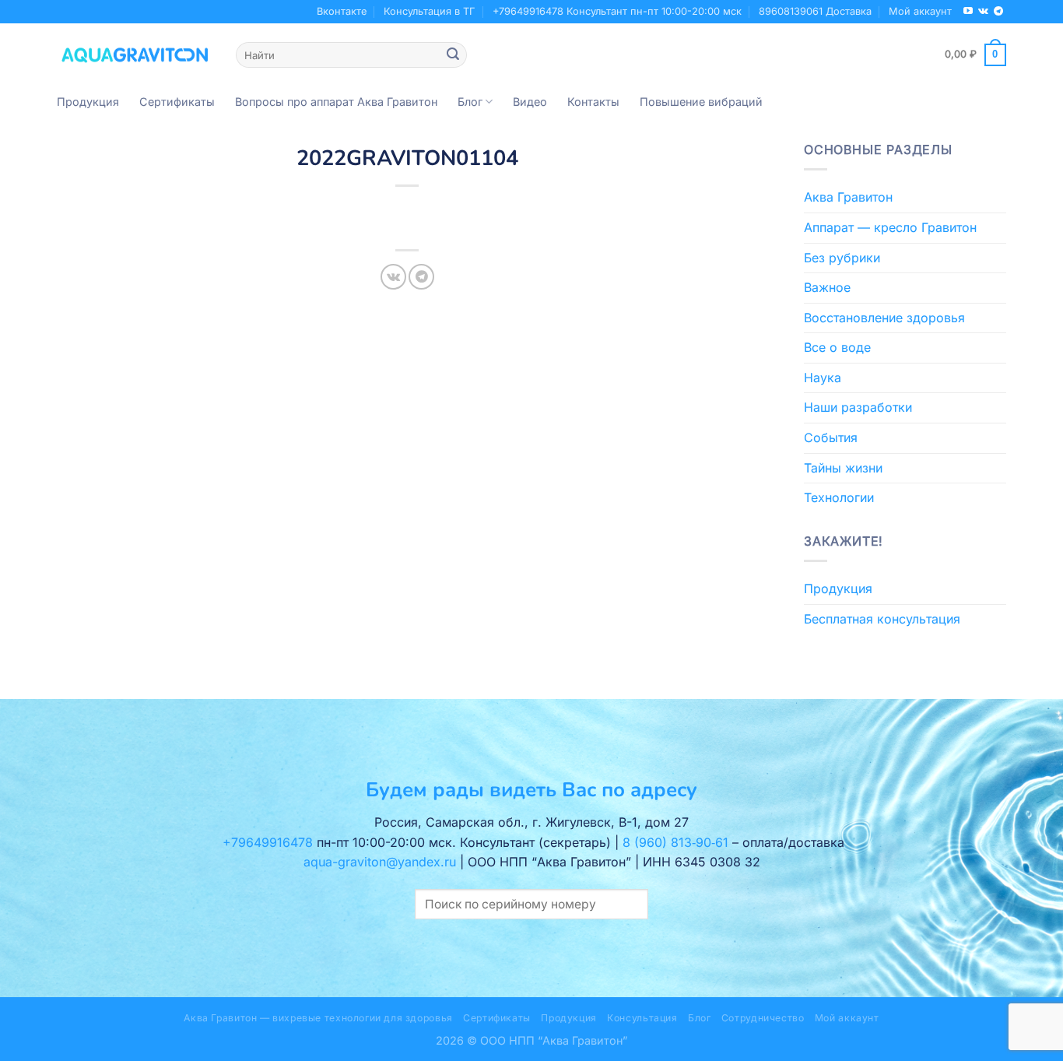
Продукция (88, 101)
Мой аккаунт (920, 11)
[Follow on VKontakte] (983, 11)
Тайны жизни (843, 468)
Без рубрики (842, 257)
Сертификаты (177, 101)
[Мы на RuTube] (968, 11)
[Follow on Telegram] (998, 11)
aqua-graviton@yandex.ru (379, 862)
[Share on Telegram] (421, 277)
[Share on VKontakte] (393, 277)
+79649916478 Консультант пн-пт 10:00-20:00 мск (617, 11)
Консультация (642, 1018)
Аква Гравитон (848, 197)
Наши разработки (858, 407)
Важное (827, 287)
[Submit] (453, 55)
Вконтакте (342, 11)
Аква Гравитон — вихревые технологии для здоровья (318, 1018)
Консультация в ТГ (429, 11)
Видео (530, 101)
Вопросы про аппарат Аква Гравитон (336, 101)
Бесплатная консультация (882, 619)
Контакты (593, 101)
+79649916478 (268, 842)
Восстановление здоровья (884, 317)
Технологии (839, 497)
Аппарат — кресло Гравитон (890, 227)
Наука (822, 377)
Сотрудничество (763, 1018)
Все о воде (837, 347)
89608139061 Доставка (815, 11)
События (831, 437)
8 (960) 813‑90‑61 (675, 842)
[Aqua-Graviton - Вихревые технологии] (134, 54)
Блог (470, 101)
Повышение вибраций (701, 101)
